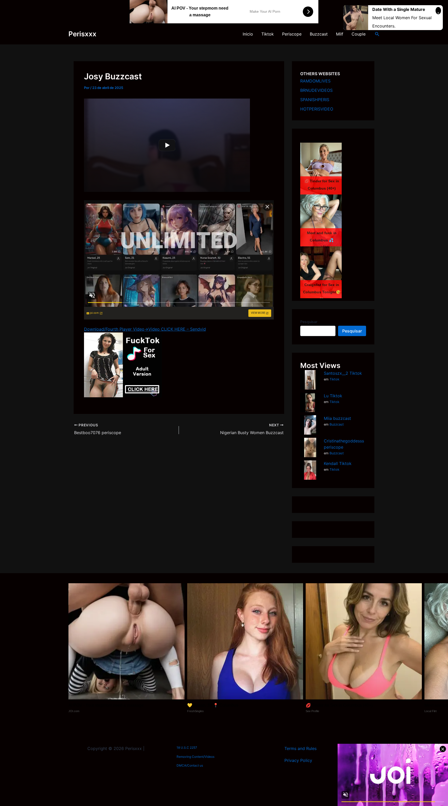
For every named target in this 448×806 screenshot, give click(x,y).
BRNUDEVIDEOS (316, 90)
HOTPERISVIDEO (316, 109)
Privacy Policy (298, 760)
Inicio (248, 34)
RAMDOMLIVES (315, 81)
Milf (339, 34)
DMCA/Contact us (190, 765)
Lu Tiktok (333, 395)
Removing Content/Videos (195, 757)
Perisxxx (82, 34)
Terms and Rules (300, 748)
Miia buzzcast (337, 418)
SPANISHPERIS (314, 99)
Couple (359, 34)
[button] (377, 34)
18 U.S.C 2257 (187, 747)
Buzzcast (319, 34)
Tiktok (267, 34)
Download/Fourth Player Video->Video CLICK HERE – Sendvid (145, 329)
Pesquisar (308, 321)
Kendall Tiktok (338, 463)
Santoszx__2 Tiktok (343, 373)
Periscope (292, 34)
